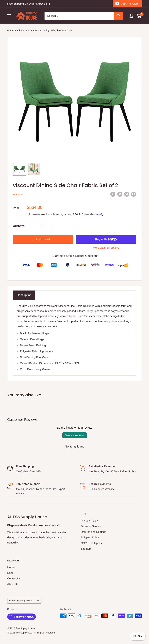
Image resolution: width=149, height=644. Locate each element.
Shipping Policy (90, 537)
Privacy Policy (89, 520)
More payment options (106, 247)
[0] (138, 16)
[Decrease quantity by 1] (31, 226)
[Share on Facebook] (112, 194)
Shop (10, 572)
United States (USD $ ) (21, 600)
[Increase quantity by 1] (53, 226)
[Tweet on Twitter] (126, 194)
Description (24, 295)
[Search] (118, 16)
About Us (12, 584)
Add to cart (43, 239)
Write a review (74, 435)
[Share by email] (133, 194)
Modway (18, 194)
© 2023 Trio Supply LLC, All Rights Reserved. (31, 632)
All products (23, 30)
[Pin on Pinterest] (119, 194)
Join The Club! (129, 3)
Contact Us (14, 578)
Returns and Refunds (93, 531)
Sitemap (86, 548)
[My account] (131, 16)
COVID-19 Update (92, 543)
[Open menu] (9, 15)
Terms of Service (91, 526)
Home (10, 30)
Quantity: (19, 225)
